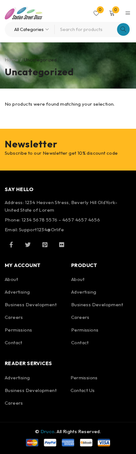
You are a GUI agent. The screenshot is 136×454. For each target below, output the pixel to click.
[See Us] (45, 244)
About (11, 279)
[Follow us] (28, 244)
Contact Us (83, 390)
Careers (14, 317)
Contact (13, 342)
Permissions (18, 330)
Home (12, 60)
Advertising (17, 292)
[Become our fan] (11, 244)
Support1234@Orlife (41, 230)
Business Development (31, 305)
